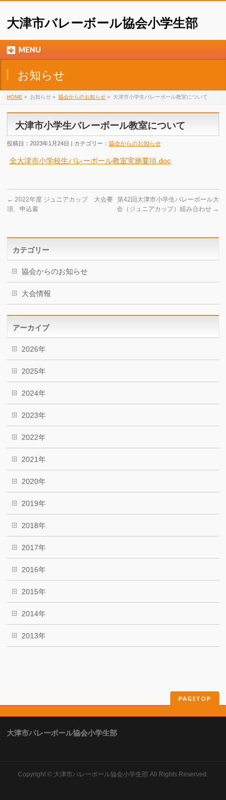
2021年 (34, 459)
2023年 (34, 415)
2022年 (34, 437)
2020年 (34, 481)
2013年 (34, 635)
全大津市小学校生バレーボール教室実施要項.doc (90, 160)
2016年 (34, 569)
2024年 (34, 393)
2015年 (34, 591)
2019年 (34, 503)
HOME (15, 97)
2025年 (34, 371)
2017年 (34, 547)
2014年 (34, 613)
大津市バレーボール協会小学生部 (102, 23)
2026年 (34, 349)
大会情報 (36, 293)
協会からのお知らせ (82, 97)
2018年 (34, 525)
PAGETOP (194, 698)
